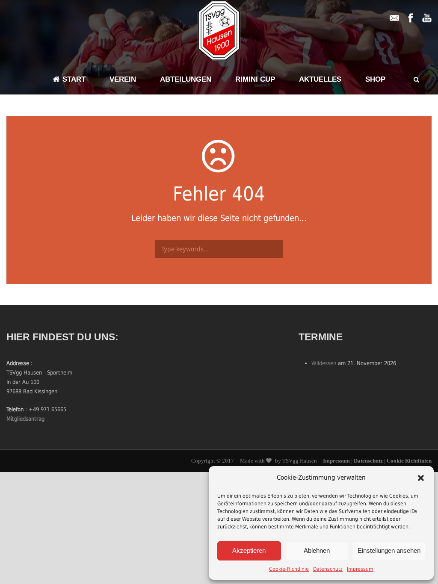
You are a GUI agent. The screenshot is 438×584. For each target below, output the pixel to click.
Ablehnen (317, 550)
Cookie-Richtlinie (289, 569)
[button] (421, 478)
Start (74, 79)
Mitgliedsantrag (25, 419)
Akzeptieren (249, 550)
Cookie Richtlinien (409, 460)
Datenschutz (328, 569)
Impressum (360, 569)
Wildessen (323, 363)
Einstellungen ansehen (389, 550)
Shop (375, 79)
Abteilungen (185, 79)
